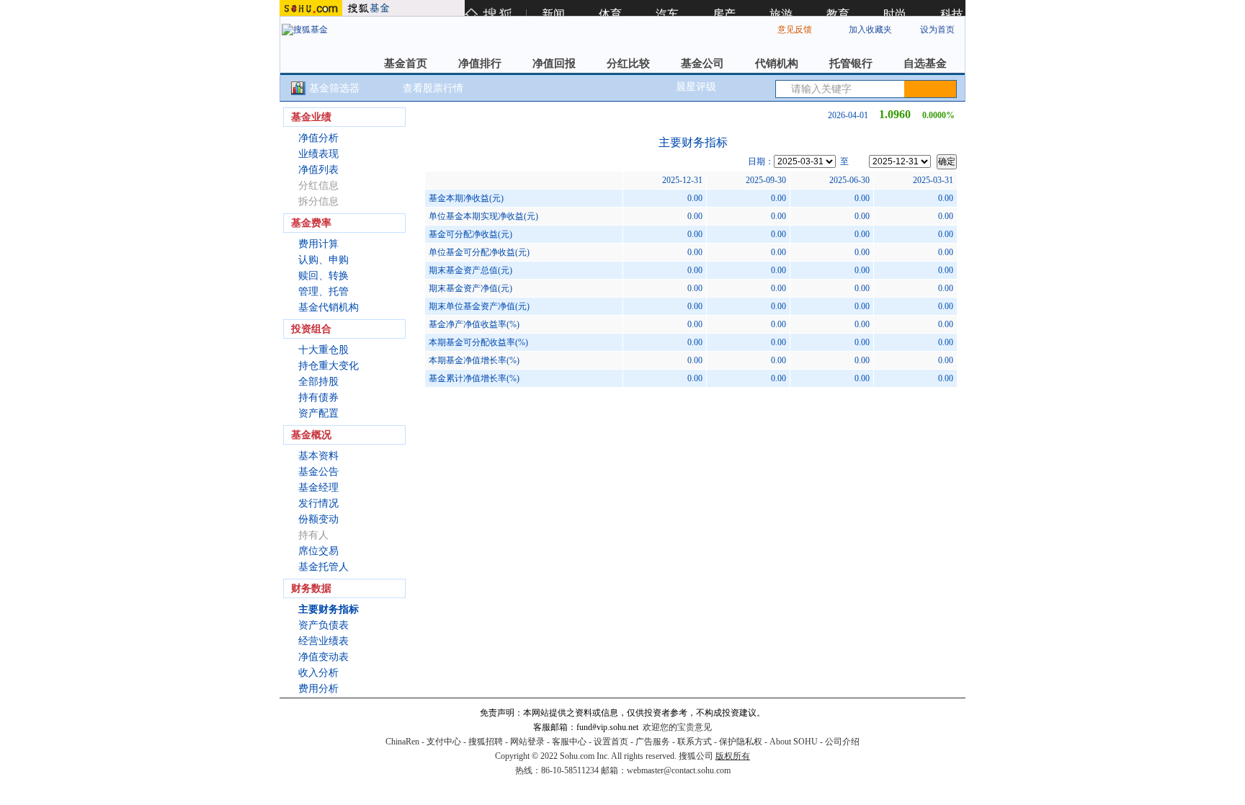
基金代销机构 (328, 307)
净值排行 (479, 63)
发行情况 (318, 503)
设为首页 (937, 30)
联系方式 (694, 742)
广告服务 (652, 742)
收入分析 (318, 672)
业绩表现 (318, 153)
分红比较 (628, 63)
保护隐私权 (740, 742)
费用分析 (318, 688)
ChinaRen (402, 742)
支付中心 (444, 742)
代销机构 (776, 63)
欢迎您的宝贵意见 (677, 727)
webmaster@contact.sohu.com (679, 770)
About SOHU (793, 742)
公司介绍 (842, 742)
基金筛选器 (334, 88)
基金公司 (702, 63)
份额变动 (318, 519)
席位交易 (318, 551)
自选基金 (925, 63)
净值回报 (554, 63)
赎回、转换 (323, 275)
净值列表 (318, 169)
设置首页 (611, 742)
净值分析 (318, 138)
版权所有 (732, 756)
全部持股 (318, 381)
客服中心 (569, 742)
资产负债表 (323, 625)
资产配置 (318, 413)
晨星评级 (696, 86)
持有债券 (318, 397)
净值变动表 (323, 656)
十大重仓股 (323, 349)
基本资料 (318, 455)
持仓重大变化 (328, 365)
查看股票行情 (433, 88)
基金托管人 (323, 566)
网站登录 (527, 742)
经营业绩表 (323, 641)
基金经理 (318, 487)
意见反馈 (794, 30)
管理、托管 (323, 291)
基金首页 (405, 63)
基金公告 (318, 471)
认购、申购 (323, 259)
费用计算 (318, 244)
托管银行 (851, 63)
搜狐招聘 (485, 742)
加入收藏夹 (870, 30)
